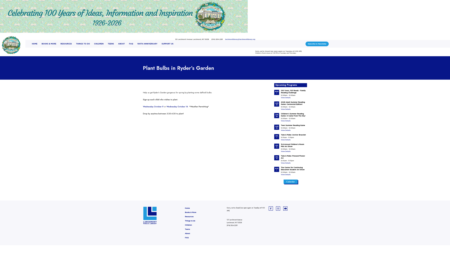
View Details (286, 97)
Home (187, 208)
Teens (187, 229)
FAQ (187, 238)
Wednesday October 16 (178, 106)
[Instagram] (278, 208)
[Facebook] (271, 208)
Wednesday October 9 (153, 106)
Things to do (190, 221)
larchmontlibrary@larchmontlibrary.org (240, 39)
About (187, 233)
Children (188, 225)
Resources (189, 217)
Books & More (190, 212)
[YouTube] (285, 208)
